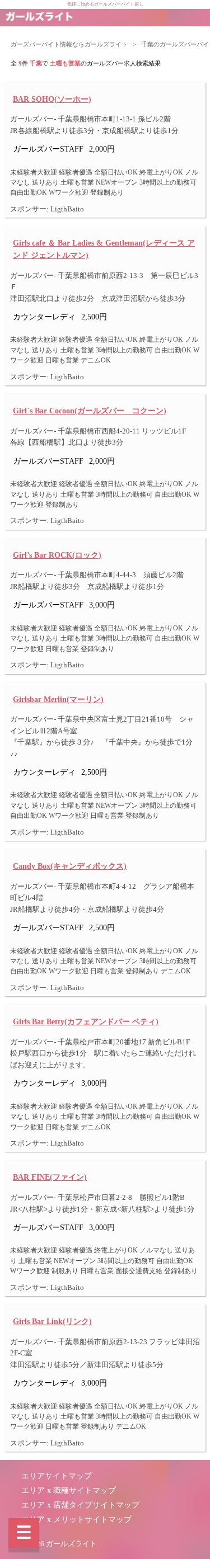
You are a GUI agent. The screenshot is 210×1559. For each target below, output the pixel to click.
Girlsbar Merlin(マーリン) (58, 699)
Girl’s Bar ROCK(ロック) (57, 554)
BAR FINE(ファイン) (50, 1176)
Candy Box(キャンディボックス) (70, 865)
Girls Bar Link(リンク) (52, 1321)
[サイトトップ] (39, 17)
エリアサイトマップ (56, 1476)
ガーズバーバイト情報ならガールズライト (69, 44)
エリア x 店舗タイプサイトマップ (80, 1505)
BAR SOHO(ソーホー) (52, 99)
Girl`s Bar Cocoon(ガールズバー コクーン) (89, 410)
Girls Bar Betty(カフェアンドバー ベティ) (85, 1021)
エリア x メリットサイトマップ (76, 1519)
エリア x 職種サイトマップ (68, 1490)
